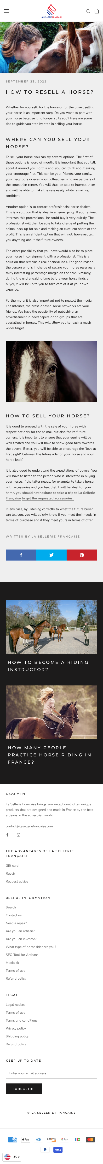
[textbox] (11, 1157)
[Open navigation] (6, 11)
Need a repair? (16, 923)
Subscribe (24, 1089)
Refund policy (16, 978)
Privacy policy (16, 1028)
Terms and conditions (22, 1020)
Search (11, 907)
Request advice (17, 881)
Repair (10, 873)
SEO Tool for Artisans (22, 955)
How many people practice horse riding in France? (50, 755)
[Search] (88, 11)
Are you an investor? (21, 939)
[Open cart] (97, 11)
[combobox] (11, 1157)
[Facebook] (7, 834)
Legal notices (15, 1004)
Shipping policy (17, 1036)
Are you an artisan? (20, 931)
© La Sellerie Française (51, 1112)
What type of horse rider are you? (31, 947)
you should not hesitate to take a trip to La (49, 493)
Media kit (12, 962)
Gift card (12, 865)
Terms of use (15, 970)
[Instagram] (18, 834)
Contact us (14, 915)
